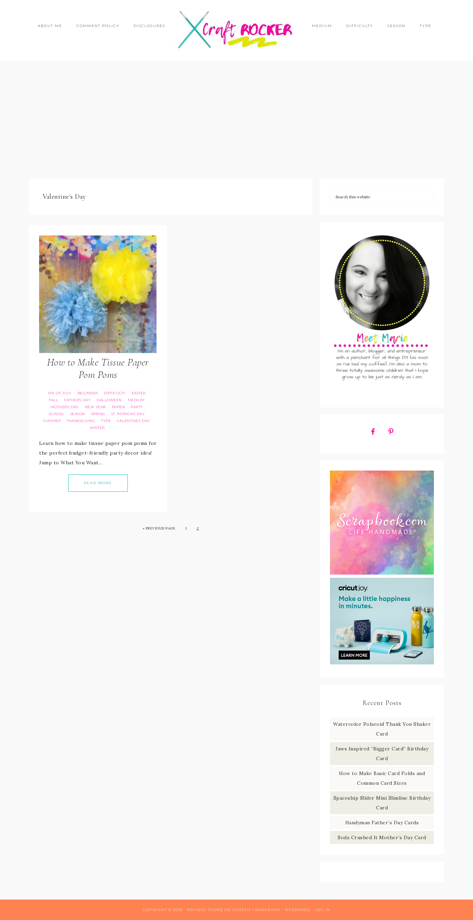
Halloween (109, 400)
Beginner (88, 393)
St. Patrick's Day (128, 414)
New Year (95, 407)
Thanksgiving (80, 421)
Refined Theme (205, 910)
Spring (98, 414)
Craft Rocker (236, 30)
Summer (52, 421)
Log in (322, 910)
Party (137, 407)
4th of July (60, 393)
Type (106, 421)
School (56, 414)
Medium (136, 400)
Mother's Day (65, 407)
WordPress (298, 910)
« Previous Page (159, 528)
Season (77, 414)
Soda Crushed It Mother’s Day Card (382, 837)
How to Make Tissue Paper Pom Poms (98, 368)
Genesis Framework (256, 910)
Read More (98, 483)
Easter (139, 393)
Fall (53, 400)
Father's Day (77, 400)
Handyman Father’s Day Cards (382, 822)
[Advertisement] (236, 119)
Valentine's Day (133, 421)
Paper (118, 407)
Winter (97, 427)
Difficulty (115, 393)
